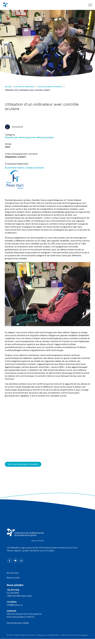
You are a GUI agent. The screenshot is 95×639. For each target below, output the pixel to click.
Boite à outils (13, 578)
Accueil (8, 86)
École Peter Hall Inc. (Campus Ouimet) (24, 168)
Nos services (13, 573)
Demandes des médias (18, 623)
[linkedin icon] (21, 560)
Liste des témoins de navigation (74, 635)
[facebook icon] (10, 560)
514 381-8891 (13, 593)
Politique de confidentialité (47, 635)
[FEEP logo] (25, 535)
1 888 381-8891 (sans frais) (19, 596)
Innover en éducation (25, 86)
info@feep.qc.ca (15, 605)
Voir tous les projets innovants (23, 464)
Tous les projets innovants (50, 86)
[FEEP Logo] (5, 4)
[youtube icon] (16, 560)
